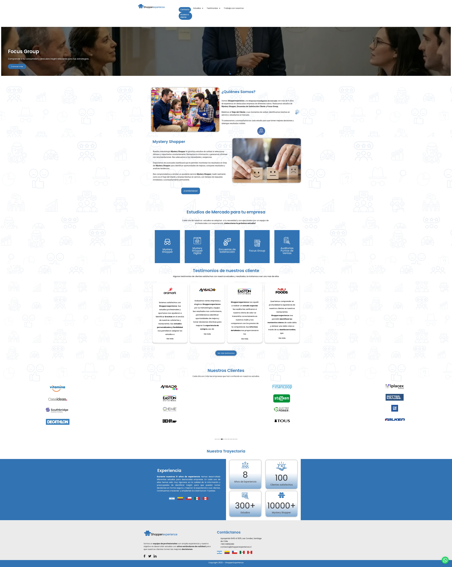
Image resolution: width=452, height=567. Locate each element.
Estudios (197, 8)
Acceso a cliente (184, 16)
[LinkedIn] (155, 556)
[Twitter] (149, 556)
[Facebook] (144, 556)
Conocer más (17, 66)
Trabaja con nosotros (234, 8)
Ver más (167, 256)
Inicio (187, 8)
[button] (222, 74)
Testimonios (212, 8)
